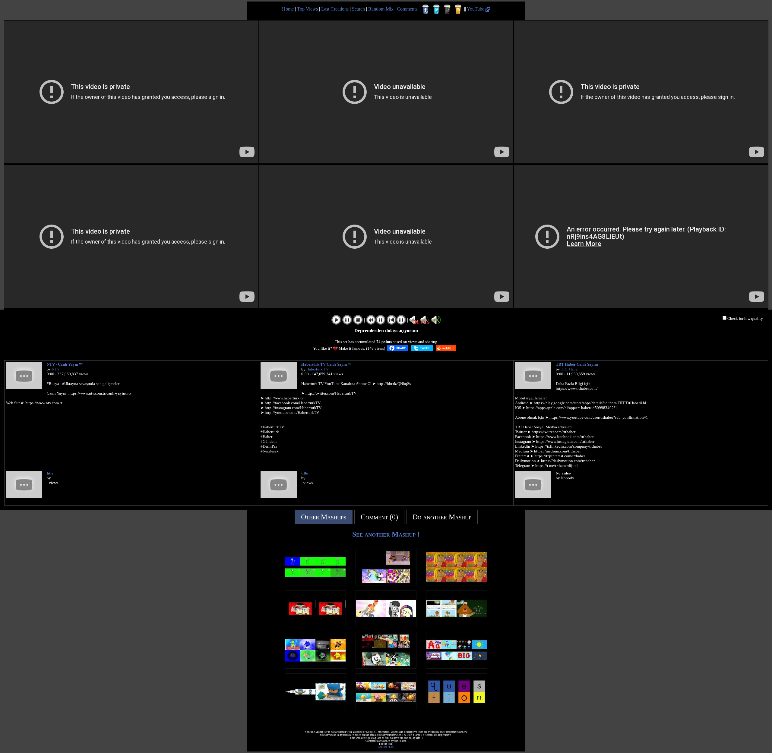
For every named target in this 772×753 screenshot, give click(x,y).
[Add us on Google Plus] (447, 9)
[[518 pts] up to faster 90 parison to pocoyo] (315, 708)
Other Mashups (323, 517)
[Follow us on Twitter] (436, 9)
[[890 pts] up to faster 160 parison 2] (386, 667)
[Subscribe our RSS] (458, 9)
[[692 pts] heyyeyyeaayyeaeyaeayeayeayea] (456, 583)
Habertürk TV (317, 369)
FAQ (391, 746)
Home (288, 8)
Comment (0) (379, 517)
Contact (382, 746)
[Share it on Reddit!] (446, 348)
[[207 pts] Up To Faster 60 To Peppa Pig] (386, 583)
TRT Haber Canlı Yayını (577, 364)
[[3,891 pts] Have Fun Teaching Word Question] (456, 708)
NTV (56, 369)
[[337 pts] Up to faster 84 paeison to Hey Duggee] (456, 625)
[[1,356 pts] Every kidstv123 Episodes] (456, 667)
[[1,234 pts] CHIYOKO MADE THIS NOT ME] (386, 625)
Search (358, 8)
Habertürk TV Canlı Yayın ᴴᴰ (326, 364)
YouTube (476, 8)
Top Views (307, 8)
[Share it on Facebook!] (397, 348)
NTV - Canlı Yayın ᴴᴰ (65, 364)
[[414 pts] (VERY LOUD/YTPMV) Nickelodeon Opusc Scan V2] (315, 625)
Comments (407, 8)
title (50, 473)
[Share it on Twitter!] (422, 348)
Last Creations (335, 8)
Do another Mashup (442, 517)
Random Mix (381, 8)
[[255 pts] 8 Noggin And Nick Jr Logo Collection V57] (315, 667)
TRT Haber (570, 369)
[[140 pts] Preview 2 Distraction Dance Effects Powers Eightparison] (315, 583)
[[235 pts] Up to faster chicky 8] (386, 708)
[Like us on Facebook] (425, 9)
